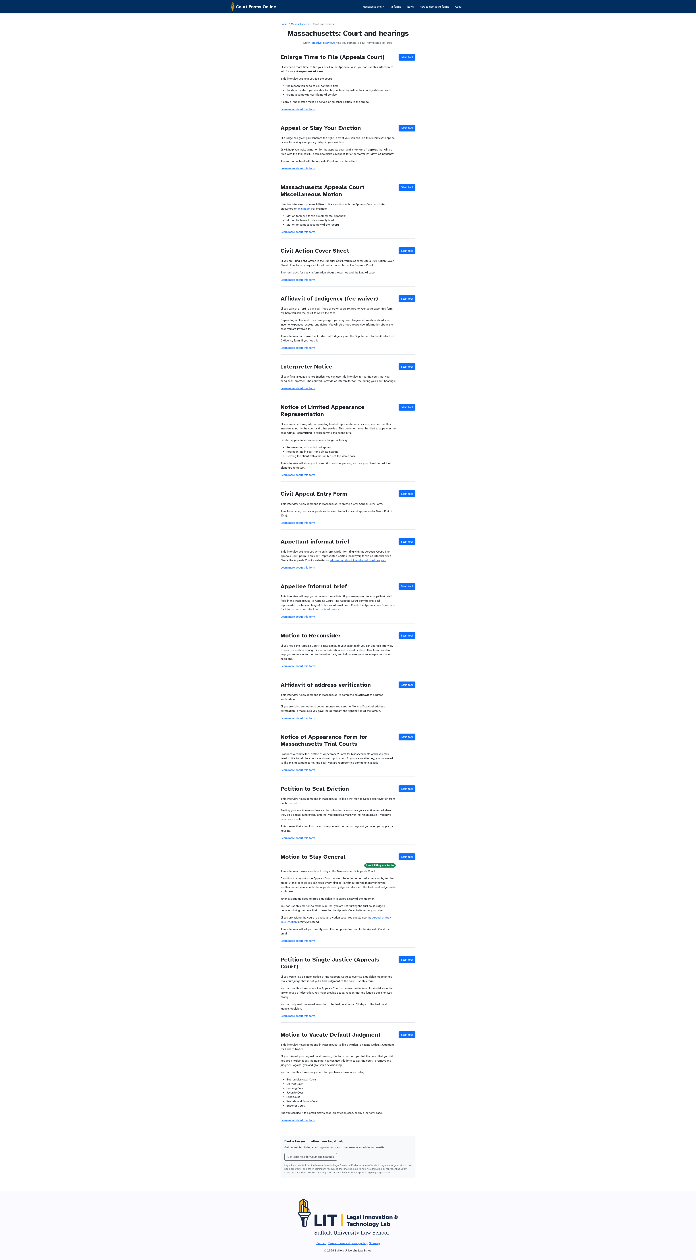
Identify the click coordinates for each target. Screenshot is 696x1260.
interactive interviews (321, 43)
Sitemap (374, 1243)
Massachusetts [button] (372, 7)
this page (304, 209)
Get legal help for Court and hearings (310, 1156)
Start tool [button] (407, 57)
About (459, 7)
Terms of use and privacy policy (348, 1243)
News (410, 7)
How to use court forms (434, 7)
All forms (395, 7)
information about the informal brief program (358, 560)
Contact (321, 1243)
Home (284, 24)
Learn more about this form (298, 109)
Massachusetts (300, 24)
